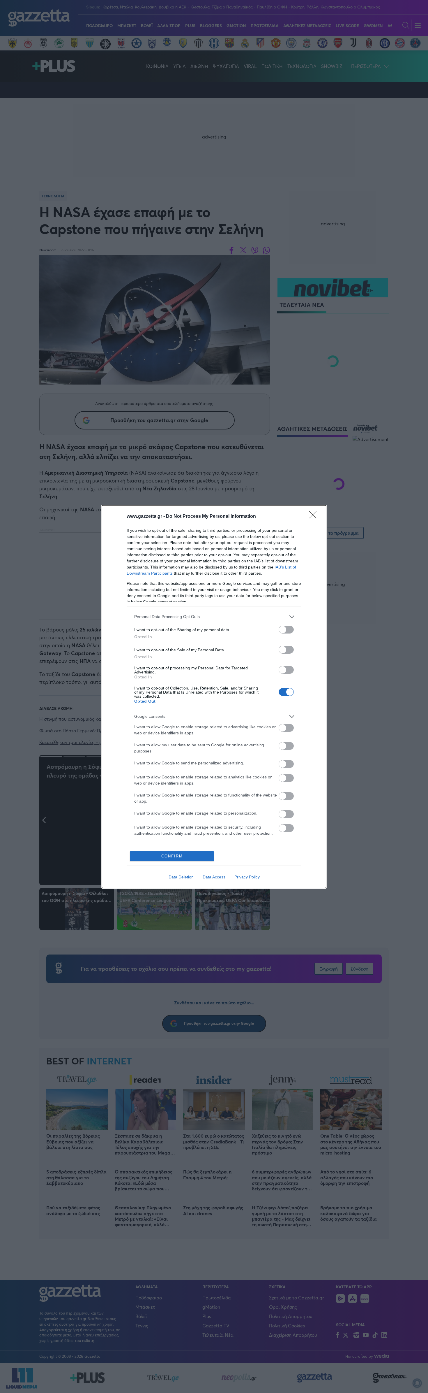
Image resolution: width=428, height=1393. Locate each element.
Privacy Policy (247, 877)
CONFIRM (172, 856)
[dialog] (214, 696)
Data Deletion (181, 877)
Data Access (214, 877)
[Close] (314, 516)
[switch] (286, 630)
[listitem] (214, 617)
